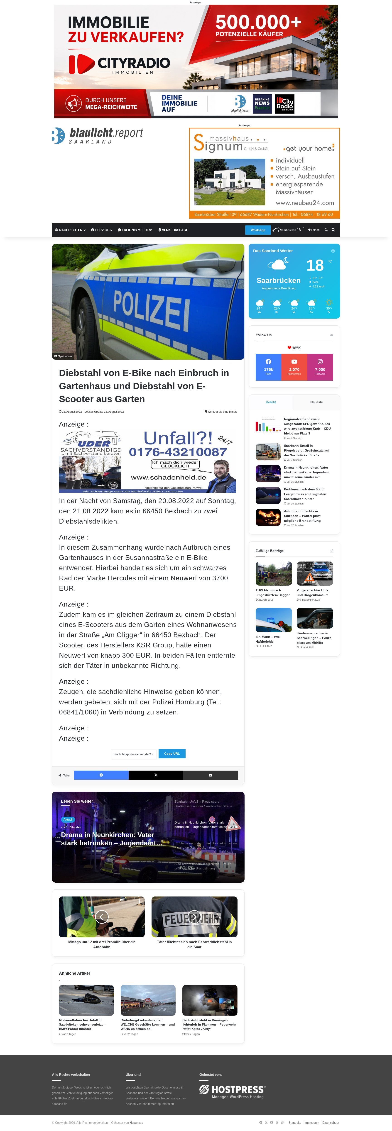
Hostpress (136, 1122)
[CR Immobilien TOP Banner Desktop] (196, 61)
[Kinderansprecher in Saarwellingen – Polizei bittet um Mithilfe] (315, 618)
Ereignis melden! (136, 230)
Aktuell (68, 819)
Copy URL (172, 753)
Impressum (311, 1122)
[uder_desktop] (147, 490)
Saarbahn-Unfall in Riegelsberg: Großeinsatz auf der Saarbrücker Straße (306, 450)
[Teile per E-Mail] (210, 775)
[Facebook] (101, 775)
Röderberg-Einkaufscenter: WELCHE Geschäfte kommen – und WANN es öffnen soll (148, 1024)
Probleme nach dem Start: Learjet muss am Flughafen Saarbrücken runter (105, 839)
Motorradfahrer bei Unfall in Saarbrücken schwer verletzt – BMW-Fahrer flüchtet (82, 1024)
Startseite (295, 1122)
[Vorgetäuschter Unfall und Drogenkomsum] (315, 574)
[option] (148, 837)
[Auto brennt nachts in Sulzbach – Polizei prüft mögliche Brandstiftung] (268, 517)
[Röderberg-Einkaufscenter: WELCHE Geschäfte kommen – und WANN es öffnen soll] (148, 1000)
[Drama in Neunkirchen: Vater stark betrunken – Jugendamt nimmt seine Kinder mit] (268, 473)
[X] (156, 775)
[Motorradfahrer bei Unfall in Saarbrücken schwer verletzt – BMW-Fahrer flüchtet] (86, 1000)
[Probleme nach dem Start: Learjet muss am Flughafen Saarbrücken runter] (268, 495)
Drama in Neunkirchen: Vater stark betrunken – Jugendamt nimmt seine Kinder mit (307, 472)
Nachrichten (70, 230)
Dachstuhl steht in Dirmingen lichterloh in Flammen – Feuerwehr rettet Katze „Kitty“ (209, 1024)
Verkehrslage (174, 230)
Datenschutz (330, 1122)
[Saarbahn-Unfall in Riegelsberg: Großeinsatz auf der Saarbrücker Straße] (268, 451)
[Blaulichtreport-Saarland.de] (97, 135)
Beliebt (271, 402)
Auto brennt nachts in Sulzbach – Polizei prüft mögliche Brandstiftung (302, 515)
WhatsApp (258, 230)
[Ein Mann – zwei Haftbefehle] (274, 620)
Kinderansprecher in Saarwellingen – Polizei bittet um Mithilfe (314, 637)
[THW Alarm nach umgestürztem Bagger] (274, 574)
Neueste (316, 402)
